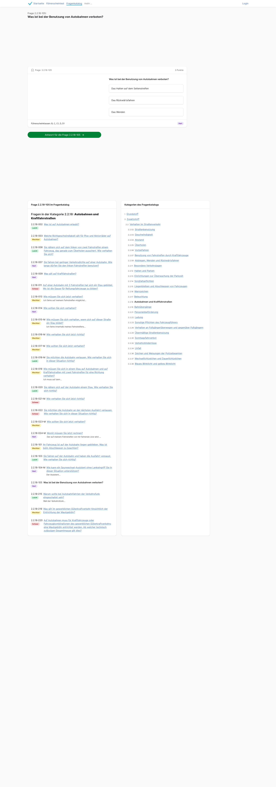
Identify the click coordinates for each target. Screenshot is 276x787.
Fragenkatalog (74, 3)
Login (245, 3)
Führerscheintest (55, 3)
